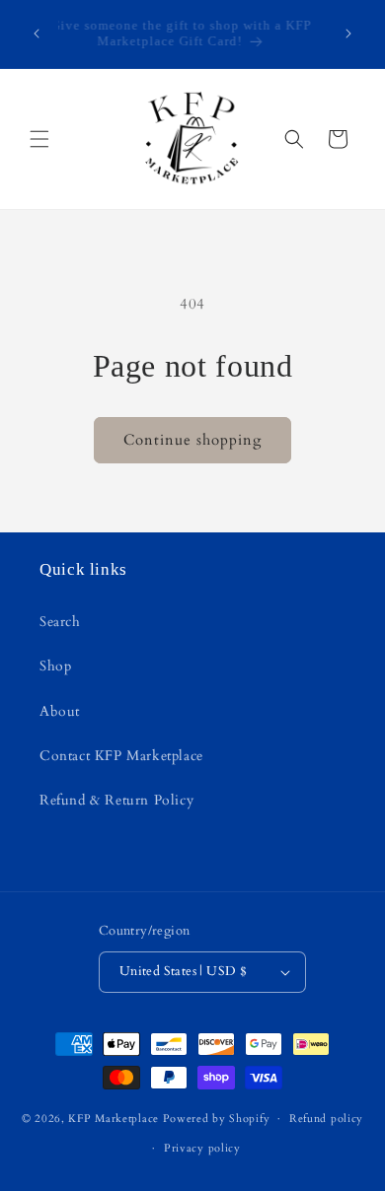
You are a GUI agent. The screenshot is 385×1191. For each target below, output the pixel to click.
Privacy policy (202, 1148)
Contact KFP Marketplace (121, 755)
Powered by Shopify (216, 1118)
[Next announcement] (348, 33)
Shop (55, 666)
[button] (39, 139)
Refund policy (326, 1118)
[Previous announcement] (36, 33)
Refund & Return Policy (116, 800)
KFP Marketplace (113, 1118)
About (59, 711)
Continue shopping (192, 440)
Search (60, 621)
